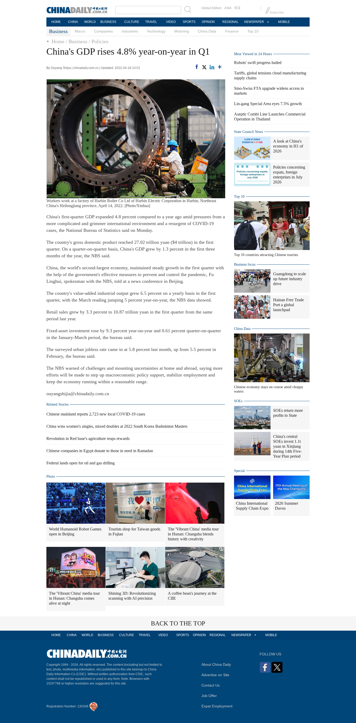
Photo (50, 476)
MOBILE (284, 22)
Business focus (244, 264)
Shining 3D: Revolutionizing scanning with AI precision (132, 595)
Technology (156, 31)
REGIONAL (230, 22)
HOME (56, 22)
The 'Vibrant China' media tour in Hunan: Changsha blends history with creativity (193, 534)
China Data (207, 31)
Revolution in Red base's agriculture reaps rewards (88, 438)
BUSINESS (108, 22)
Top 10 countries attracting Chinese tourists (266, 255)
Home (58, 41)
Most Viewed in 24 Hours (253, 54)
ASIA (227, 8)
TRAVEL (151, 22)
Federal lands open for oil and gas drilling (80, 463)
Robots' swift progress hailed (257, 62)
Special (239, 471)
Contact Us (210, 685)
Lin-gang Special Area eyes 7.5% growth (268, 103)
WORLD (90, 22)
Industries (130, 31)
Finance (231, 31)
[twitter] (204, 67)
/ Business (76, 41)
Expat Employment (216, 706)
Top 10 (253, 31)
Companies (103, 31)
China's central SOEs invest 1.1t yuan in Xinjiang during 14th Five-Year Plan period (287, 446)
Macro (80, 31)
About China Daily (216, 664)
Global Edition (211, 8)
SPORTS (189, 22)
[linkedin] (211, 67)
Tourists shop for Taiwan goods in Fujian (134, 531)
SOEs (238, 401)
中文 (237, 8)
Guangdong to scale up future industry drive (289, 279)
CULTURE (131, 22)
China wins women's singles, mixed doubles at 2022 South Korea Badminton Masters (116, 426)
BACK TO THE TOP (178, 623)
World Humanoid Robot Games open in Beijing (75, 531)
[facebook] (196, 67)
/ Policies (98, 41)
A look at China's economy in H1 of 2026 (288, 146)
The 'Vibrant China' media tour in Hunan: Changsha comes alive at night (74, 598)
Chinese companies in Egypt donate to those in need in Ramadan (99, 451)
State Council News (248, 132)
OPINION (208, 22)
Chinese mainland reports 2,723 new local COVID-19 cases (95, 414)
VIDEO (171, 22)
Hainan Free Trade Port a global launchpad (288, 305)
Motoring (181, 31)
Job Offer (209, 696)
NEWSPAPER (253, 22)
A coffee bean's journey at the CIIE (192, 595)
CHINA (73, 22)
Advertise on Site (215, 675)
